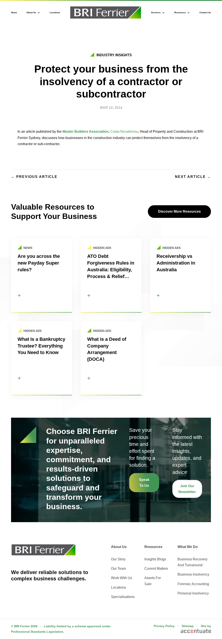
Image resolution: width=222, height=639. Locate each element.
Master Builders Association (85, 131)
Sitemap (188, 626)
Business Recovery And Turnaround (192, 562)
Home (14, 12)
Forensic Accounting (193, 584)
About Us (31, 12)
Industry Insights (114, 55)
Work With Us (121, 578)
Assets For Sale (152, 581)
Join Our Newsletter (187, 489)
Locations (55, 12)
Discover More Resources (179, 211)
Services (156, 12)
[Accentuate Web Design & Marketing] (195, 632)
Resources (180, 12)
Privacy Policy (164, 626)
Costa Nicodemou (124, 131)
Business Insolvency (193, 574)
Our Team (118, 568)
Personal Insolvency (193, 593)
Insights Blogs (155, 559)
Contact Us (205, 12)
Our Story (118, 559)
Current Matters (156, 568)
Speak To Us (144, 482)
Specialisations (123, 597)
